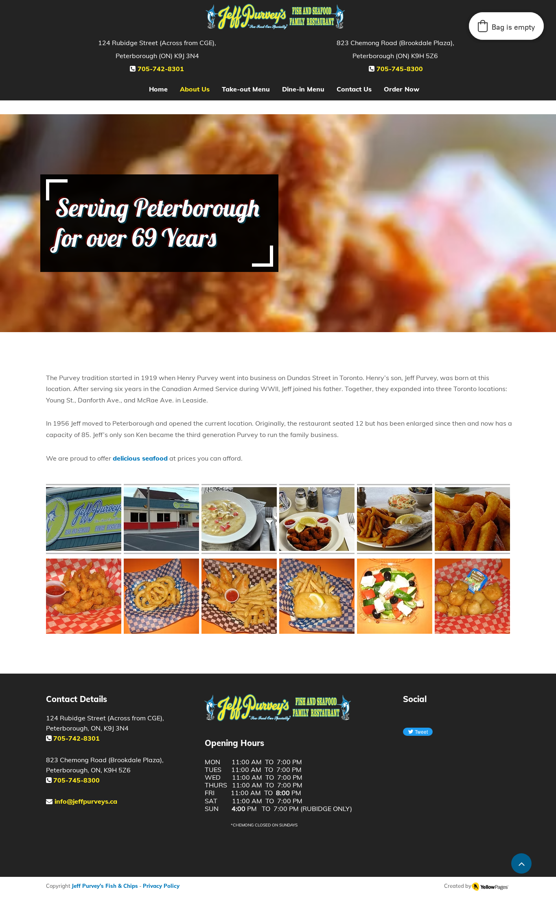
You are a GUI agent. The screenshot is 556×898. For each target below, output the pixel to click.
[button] (83, 518)
